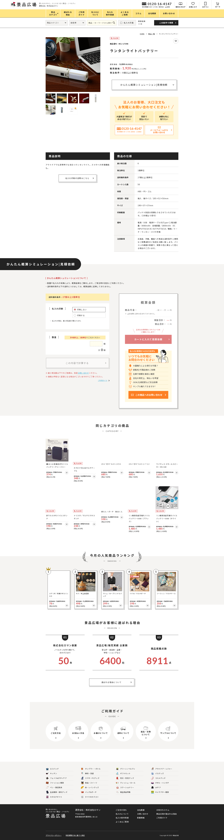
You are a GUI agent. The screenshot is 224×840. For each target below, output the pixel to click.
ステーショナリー (127, 787)
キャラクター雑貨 (162, 792)
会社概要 (141, 810)
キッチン (53, 773)
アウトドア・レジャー (163, 769)
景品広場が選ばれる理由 (166, 814)
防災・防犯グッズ (127, 778)
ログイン (205, 7)
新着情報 (141, 817)
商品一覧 (151, 34)
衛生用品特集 (125, 792)
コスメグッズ (160, 778)
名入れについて (122, 814)
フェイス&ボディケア (58, 778)
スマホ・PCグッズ (92, 778)
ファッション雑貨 (57, 783)
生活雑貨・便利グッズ (58, 792)
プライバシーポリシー (54, 835)
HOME (142, 34)
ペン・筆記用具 (56, 787)
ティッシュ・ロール (128, 783)
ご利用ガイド (102, 380)
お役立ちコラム (162, 810)
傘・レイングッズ (92, 787)
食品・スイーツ (91, 783)
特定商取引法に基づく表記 (75, 835)
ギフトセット (125, 773)
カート (217, 6)
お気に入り (193, 7)
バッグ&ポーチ (91, 792)
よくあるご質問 (122, 821)
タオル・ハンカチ (162, 783)
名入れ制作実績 (122, 817)
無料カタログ (180, 7)
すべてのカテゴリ (90, 797)
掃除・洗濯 (89, 773)
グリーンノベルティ (127, 769)
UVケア (158, 787)
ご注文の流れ (121, 810)
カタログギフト (56, 797)
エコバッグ (54, 769)
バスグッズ (159, 773)
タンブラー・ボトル (93, 769)
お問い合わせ (83, 373)
